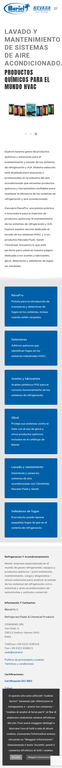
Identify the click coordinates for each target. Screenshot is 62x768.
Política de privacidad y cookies (24, 659)
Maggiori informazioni (39, 757)
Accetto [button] (16, 757)
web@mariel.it (14, 652)
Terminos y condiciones (19, 663)
